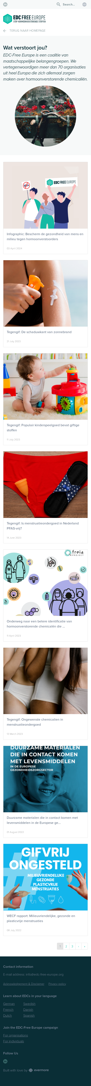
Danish (28, 1010)
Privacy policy (57, 984)
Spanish (29, 1016)
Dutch (7, 1016)
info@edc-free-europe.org (44, 974)
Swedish (29, 1004)
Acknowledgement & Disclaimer (23, 984)
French (8, 1010)
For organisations (15, 1035)
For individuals (13, 1041)
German (9, 1004)
